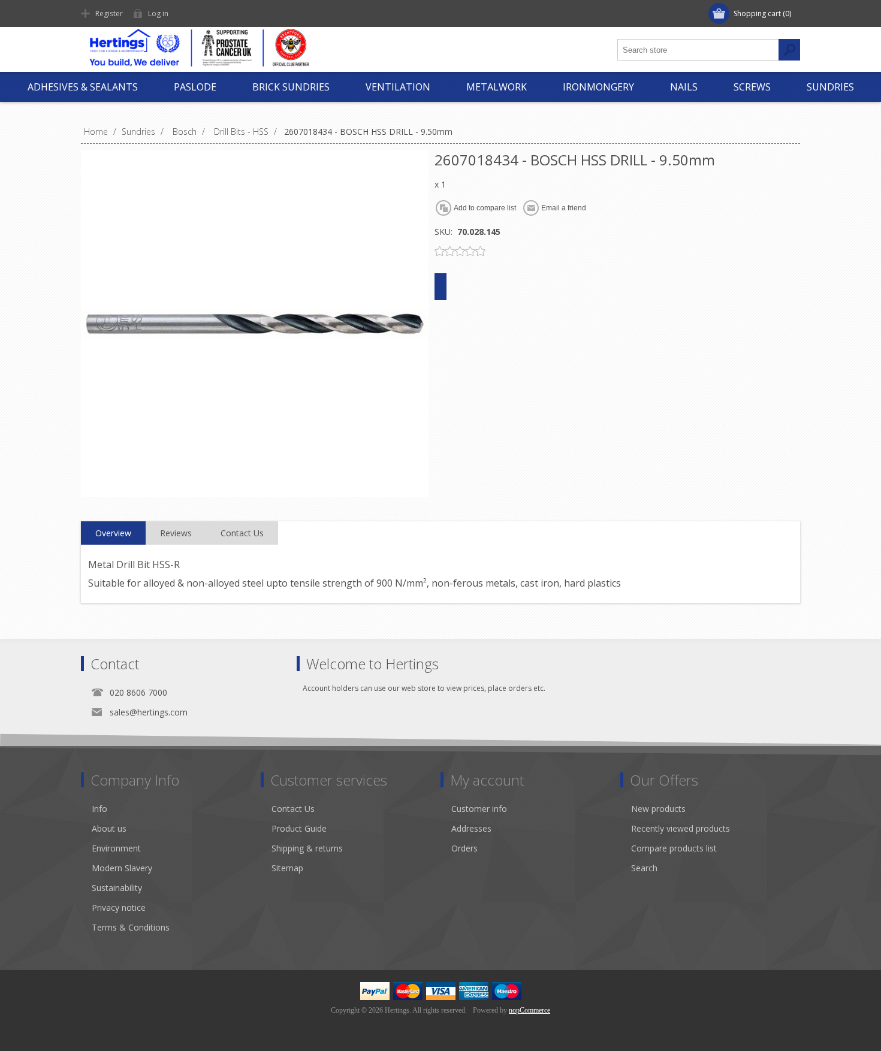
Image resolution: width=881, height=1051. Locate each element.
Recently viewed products (680, 828)
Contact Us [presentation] (242, 533)
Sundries (830, 86)
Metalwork (496, 86)
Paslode (195, 86)
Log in (158, 13)
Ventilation (398, 86)
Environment (116, 848)
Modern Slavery (122, 868)
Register (109, 13)
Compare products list (674, 848)
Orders (464, 848)
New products (658, 808)
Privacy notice (119, 907)
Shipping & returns (307, 848)
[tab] (113, 533)
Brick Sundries (291, 86)
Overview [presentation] (113, 533)
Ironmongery (598, 86)
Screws (752, 86)
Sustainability (117, 887)
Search (644, 868)
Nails (684, 86)
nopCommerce (529, 1010)
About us (109, 828)
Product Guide (299, 828)
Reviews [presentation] (176, 533)
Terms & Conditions (131, 927)
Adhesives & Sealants (83, 86)
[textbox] (698, 50)
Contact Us (293, 808)
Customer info (479, 808)
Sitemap (287, 868)
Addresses (471, 828)
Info (99, 808)
